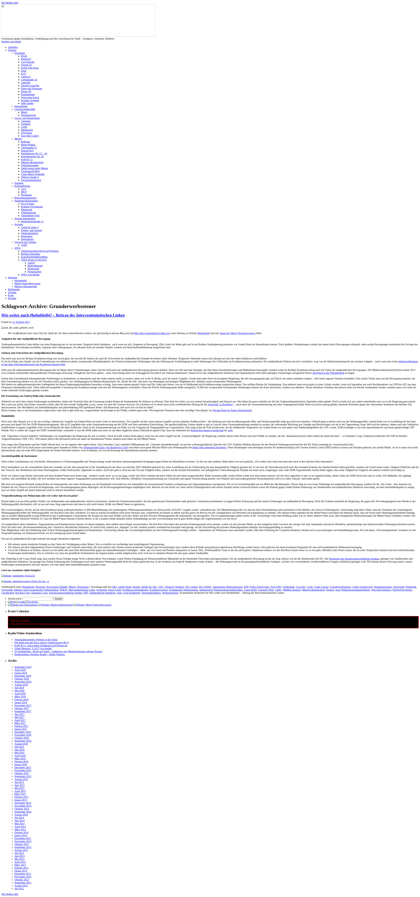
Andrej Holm (124, 587)
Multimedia (14, 289)
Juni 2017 (19, 714)
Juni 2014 (19, 820)
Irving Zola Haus (30, 67)
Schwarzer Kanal (30, 97)
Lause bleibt (250, 589)
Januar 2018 (20, 702)
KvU (23, 73)
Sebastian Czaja (39, 592)
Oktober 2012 (21, 879)
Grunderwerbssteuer (340, 587)
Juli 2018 (19, 687)
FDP (246, 587)
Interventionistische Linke (81, 589)
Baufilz (136, 587)
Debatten (12, 277)
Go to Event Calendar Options (64, 623)
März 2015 (20, 794)
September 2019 (22, 667)
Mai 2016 (19, 752)
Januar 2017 (20, 729)
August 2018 (21, 684)
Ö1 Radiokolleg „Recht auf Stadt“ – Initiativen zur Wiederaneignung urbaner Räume (58, 651)
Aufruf (31, 262)
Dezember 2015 (22, 767)
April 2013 (20, 862)
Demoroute (33, 268)
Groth (24, 127)
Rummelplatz (28, 94)
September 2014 (22, 811)
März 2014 (20, 829)
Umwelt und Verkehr (25, 242)
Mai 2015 (19, 788)
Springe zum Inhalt (11, 41)
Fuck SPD (275, 587)
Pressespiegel (34, 271)
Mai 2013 (19, 859)
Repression (26, 236)
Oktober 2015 (21, 773)
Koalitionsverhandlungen (135, 589)
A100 (24, 245)
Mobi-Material (35, 265)
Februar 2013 (21, 867)
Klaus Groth (114, 589)
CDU (161, 587)
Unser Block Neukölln (32, 174)
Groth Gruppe (321, 587)
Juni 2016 (19, 749)
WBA (17, 248)
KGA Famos (27, 203)
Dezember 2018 (22, 675)
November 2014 (22, 805)
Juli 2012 (19, 888)
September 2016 (22, 740)
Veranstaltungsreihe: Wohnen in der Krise (35, 639)
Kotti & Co (27, 159)
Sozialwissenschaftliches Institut (65, 592)
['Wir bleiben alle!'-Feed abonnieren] (11, 601)
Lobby (278, 589)
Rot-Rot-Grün (22, 592)
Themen (12, 50)
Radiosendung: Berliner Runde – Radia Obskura (39, 654)
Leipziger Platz (266, 589)
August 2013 (21, 850)
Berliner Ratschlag (30, 254)
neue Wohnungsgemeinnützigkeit (352, 589)
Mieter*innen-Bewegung (27, 283)
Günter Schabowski (362, 587)
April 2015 (20, 791)
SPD (85, 592)
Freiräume (19, 53)
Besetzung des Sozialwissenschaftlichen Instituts (354, 558)
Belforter (25, 141)
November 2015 (22, 770)
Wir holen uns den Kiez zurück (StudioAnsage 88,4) (41, 642)
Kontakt (12, 298)
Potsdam (18, 183)
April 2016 (20, 755)
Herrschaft (398, 587)
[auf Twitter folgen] (20, 601)
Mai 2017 (19, 717)
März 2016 (20, 758)
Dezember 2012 (22, 873)
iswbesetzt (101, 589)
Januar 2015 (20, 800)
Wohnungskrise (170, 592)
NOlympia (26, 132)
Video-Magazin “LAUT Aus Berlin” (33, 648)
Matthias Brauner (292, 589)
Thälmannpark (28, 212)
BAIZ (24, 56)
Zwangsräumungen (31, 180)
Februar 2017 (21, 726)
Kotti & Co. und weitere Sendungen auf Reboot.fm (40, 645)
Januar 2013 (20, 870)
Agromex (26, 121)
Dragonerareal (28, 115)
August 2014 (21, 814)
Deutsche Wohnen (174, 587)
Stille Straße (27, 103)
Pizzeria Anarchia (30, 85)
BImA (24, 112)
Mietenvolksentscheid (32, 162)
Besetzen (40, 587)
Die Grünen (191, 587)
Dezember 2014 (22, 802)
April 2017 (20, 720)
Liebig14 (25, 76)
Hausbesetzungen (383, 587)
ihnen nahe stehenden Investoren (209, 447)
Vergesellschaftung (151, 592)
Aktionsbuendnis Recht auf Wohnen (40, 251)
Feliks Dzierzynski (259, 587)
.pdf (230, 430)
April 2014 (20, 826)
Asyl (23, 189)
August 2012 (21, 885)
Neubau (330, 589)
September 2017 (22, 711)
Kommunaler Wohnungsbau (183, 589)
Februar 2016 (21, 761)
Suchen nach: (15, 598)
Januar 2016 (20, 764)
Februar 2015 (21, 797)
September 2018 (22, 681)
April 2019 (20, 670)
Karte (11, 295)
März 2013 (20, 865)
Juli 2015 (19, 782)
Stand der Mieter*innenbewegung (238, 333)
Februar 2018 (21, 699)
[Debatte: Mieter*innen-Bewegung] (92, 604)
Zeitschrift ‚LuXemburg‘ (220, 404)
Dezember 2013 (22, 838)
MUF (24, 192)
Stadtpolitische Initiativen (103, 592)
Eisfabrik (25, 124)
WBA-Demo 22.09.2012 (34, 259)
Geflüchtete (288, 587)
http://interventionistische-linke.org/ (152, 333)
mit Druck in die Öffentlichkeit (328, 373)
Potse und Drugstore (31, 88)
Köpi (23, 70)
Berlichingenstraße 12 (32, 221)
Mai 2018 (19, 690)
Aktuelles (13, 47)
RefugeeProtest (22, 186)
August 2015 (21, 779)
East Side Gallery (30, 135)
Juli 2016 (19, 746)
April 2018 (20, 693)
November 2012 (22, 876)
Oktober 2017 (21, 708)
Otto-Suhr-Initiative (381, 589)
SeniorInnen (27, 239)
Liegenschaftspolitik (24, 109)
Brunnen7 (26, 59)
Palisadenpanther (30, 165)
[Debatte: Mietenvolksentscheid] (55, 604)
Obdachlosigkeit (29, 233)
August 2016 (21, 743)
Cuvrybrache (27, 62)
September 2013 (22, 847)
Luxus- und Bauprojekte (27, 118)
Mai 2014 (19, 823)
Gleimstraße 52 (29, 147)
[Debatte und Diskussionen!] (23, 604)
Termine (12, 292)
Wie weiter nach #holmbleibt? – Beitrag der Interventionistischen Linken (63, 315)
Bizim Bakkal (28, 144)
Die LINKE (205, 587)
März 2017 (20, 723)
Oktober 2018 (21, 678)
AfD (114, 587)
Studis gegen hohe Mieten (34, 168)
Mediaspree (27, 129)
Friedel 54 (26, 65)
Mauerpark (26, 209)
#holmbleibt (20, 280)
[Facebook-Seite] (31, 601)
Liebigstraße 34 (29, 79)
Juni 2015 (19, 785)
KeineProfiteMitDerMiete (34, 257)
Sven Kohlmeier (131, 592)
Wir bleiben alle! (9, 2)
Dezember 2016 (22, 732)
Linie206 (25, 82)
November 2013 (22, 841)
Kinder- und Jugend (31, 230)
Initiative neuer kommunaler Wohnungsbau (36, 589)
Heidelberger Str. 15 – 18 (34, 153)
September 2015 (22, 776)
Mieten (18, 138)
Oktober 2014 (21, 808)
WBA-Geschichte (30, 274)
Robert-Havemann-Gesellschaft (207, 430)
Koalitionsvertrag (159, 589)
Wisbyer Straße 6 (30, 177)
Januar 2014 (20, 835)
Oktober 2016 (21, 738)
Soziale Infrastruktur (24, 218)
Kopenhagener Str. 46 (32, 156)
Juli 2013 (19, 853)
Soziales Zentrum (30, 100)
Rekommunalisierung (25, 197)
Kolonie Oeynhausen (32, 206)
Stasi (119, 592)
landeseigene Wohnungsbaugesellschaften (221, 589)
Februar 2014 (21, 832)
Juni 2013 (19, 856)
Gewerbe (300, 587)
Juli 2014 (19, 817)
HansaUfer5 (27, 150)
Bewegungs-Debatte (56, 587)
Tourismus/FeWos (30, 171)
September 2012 (22, 882)
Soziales (18, 224)
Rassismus (26, 194)
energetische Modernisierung (227, 587)
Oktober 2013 (21, 844)
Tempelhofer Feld (30, 215)
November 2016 (22, 735)
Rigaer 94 (26, 91)
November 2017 (22, 705)
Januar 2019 (20, 673)
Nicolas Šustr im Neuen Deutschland (232, 410)
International (20, 106)
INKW (63, 589)
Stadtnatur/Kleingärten (26, 200)
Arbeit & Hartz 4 (30, 227)
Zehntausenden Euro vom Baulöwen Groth (105, 447)
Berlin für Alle (149, 587)
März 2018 (20, 696)
